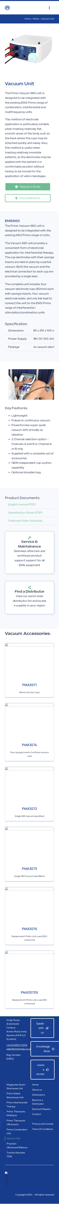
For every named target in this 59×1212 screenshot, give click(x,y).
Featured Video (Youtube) (25, 520)
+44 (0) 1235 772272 (16, 1045)
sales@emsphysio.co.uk (18, 1049)
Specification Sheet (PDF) (25, 512)
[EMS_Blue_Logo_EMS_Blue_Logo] (7, 6)
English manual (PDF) (22, 504)
